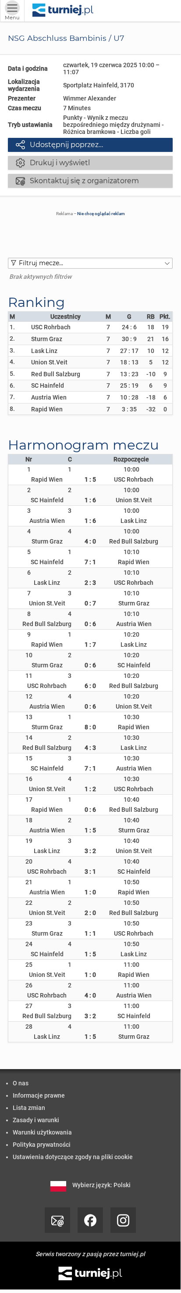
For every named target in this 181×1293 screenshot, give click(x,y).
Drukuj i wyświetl (53, 162)
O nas (20, 1083)
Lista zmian (29, 1107)
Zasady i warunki (36, 1120)
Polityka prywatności (42, 1144)
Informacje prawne (39, 1095)
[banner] (62, 11)
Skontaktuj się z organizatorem (77, 180)
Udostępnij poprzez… (59, 144)
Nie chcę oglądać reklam (101, 213)
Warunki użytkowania (42, 1132)
